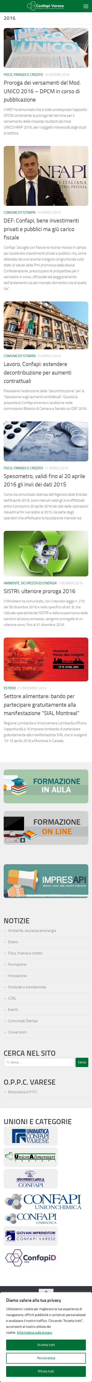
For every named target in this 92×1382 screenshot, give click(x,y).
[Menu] (86, 6)
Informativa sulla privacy (34, 1332)
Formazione (17, 964)
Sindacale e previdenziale (27, 987)
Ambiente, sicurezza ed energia (30, 583)
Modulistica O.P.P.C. (23, 1092)
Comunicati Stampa (20, 212)
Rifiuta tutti (46, 1371)
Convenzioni (17, 1032)
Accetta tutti (46, 1345)
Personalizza (46, 1358)
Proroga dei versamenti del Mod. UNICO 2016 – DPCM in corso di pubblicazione (42, 91)
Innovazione (17, 976)
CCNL (12, 998)
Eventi (13, 1009)
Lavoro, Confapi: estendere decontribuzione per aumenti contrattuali (37, 372)
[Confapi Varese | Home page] (43, 6)
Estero (10, 688)
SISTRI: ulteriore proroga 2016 (39, 591)
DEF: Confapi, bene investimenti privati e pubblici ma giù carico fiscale (41, 229)
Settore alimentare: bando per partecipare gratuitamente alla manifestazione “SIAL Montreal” (41, 705)
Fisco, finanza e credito (23, 75)
